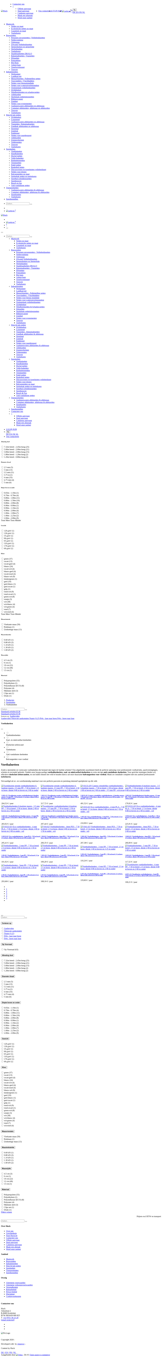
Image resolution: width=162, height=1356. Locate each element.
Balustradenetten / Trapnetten (22, 56)
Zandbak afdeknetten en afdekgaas (25, 126)
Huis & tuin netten (13, 115)
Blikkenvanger (17, 99)
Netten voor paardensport (21, 135)
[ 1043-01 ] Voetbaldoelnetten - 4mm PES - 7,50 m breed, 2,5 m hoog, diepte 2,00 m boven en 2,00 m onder (142, 837)
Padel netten (16, 165)
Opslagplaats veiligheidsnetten (23, 88)
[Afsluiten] (2, 232)
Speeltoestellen (12, 199)
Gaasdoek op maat (18, 31)
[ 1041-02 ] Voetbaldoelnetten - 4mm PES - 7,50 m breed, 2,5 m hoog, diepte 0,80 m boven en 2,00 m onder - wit (101, 837)
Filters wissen (6, 1212)
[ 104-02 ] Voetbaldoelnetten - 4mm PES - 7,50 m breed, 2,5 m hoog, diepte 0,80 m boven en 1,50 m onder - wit (60, 837)
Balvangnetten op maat (20, 174)
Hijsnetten (15, 58)
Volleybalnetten (17, 158)
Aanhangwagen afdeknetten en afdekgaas (27, 106)
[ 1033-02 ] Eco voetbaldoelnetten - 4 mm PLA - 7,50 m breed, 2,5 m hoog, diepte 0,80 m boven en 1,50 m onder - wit (101, 817)
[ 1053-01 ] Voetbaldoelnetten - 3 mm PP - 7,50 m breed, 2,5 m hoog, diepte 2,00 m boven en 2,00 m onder (142, 856)
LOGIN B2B (56, 11)
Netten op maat (17, 26)
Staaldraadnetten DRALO (21, 54)
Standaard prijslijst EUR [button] (10, 712)
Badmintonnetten (18, 160)
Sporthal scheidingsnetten (21, 179)
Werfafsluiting (16, 49)
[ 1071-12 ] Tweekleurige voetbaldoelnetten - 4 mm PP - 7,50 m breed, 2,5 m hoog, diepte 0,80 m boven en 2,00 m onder (142, 875)
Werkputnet (15, 74)
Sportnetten (11, 149)
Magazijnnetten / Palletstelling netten (25, 79)
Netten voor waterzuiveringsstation (25, 85)
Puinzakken (16, 60)
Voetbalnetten (16, 151)
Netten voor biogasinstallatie (22, 83)
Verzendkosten (12, 1287)
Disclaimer (10, 1294)
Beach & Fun (21, 393)
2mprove (20, 1344)
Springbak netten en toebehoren (23, 176)
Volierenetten (21, 352)
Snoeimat (15, 129)
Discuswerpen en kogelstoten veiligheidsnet (28, 169)
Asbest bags (16, 65)
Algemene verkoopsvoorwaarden (19, 1285)
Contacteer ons (12, 1238)
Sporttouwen (16, 181)
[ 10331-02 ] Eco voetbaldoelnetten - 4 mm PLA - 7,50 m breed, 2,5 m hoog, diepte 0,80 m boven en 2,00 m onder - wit (142, 817)
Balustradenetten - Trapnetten (28, 268)
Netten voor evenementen (21, 104)
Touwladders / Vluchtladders (22, 81)
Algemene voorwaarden (15, 1283)
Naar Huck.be (11, 1236)
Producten (10, 700)
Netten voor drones (18, 172)
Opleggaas (15, 42)
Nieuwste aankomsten (13, 931)
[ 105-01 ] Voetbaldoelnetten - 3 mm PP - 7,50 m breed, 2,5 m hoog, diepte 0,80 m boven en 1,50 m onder (20, 856)
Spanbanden (16, 194)
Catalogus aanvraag (14, 1245)
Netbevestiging (17, 40)
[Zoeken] (31, 204)
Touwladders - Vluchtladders (27, 295)
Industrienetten (12, 72)
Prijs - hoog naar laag (12, 938)
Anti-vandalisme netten (20, 185)
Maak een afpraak (13, 1247)
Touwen (14, 69)
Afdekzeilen (16, 94)
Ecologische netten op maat (22, 29)
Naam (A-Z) (9, 933)
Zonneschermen (17, 140)
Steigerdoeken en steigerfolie (22, 47)
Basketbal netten (17, 167)
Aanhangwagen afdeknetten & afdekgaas (27, 190)
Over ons (9, 1231)
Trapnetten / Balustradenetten (22, 124)
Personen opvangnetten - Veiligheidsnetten (33, 252)
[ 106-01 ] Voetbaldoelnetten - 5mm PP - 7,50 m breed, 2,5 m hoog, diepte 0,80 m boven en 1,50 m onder (20, 875)
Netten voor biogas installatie (27, 298)
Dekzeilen (20, 309)
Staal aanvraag (12, 1242)
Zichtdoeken (16, 90)
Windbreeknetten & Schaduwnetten (30, 307)
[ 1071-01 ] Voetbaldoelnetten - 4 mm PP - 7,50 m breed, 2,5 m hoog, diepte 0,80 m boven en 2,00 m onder (101, 874)
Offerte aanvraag (12, 1240)
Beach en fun (16, 183)
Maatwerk (10, 24)
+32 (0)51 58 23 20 (10, 1318)
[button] (14, 716)
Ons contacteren (44, 11)
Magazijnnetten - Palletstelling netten (31, 293)
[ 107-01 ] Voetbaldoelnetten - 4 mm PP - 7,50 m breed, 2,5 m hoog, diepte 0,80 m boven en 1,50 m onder (59, 875)
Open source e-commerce (40, 1355)
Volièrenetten (16, 142)
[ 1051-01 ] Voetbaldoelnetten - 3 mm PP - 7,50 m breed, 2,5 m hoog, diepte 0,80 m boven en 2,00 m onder (60, 856)
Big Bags (15, 63)
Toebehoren (16, 33)
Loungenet (15, 119)
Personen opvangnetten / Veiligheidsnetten (28, 38)
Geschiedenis (11, 1233)
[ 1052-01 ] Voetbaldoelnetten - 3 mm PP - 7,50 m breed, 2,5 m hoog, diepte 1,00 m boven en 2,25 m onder (101, 854)
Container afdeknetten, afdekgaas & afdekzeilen (30, 192)
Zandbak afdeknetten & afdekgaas (30, 334)
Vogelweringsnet (18, 67)
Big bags (19, 275)
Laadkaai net (16, 76)
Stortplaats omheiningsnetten (22, 97)
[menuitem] (18, 4)
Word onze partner (13, 1249)
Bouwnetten (11, 35)
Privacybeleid (11, 1292)
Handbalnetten (17, 154)
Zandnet (14, 101)
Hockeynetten (16, 156)
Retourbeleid (11, 1289)
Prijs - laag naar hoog (12, 936)
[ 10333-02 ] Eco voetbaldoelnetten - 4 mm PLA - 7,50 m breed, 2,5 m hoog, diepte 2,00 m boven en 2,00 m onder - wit (20, 837)
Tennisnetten (16, 163)
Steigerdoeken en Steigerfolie (28, 261)
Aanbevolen (9, 928)
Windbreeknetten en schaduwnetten (25, 92)
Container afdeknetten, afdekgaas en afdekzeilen (30, 108)
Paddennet (15, 133)
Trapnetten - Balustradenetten (28, 332)
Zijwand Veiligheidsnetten (21, 44)
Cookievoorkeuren (13, 1296)
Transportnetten (12, 188)
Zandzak (14, 131)
